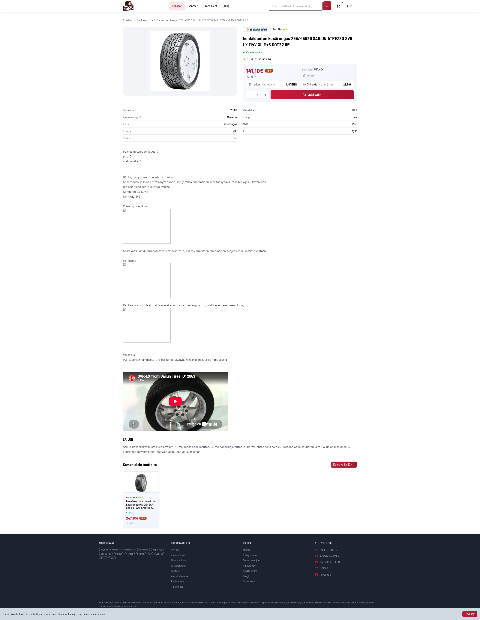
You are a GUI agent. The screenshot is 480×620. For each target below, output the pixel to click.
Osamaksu (249, 581)
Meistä (246, 549)
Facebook (325, 574)
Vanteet (193, 5)
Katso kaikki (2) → (344, 464)
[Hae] (327, 5)
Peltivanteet (178, 581)
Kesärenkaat (178, 555)
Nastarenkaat (178, 560)
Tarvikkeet (211, 5)
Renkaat (177, 5)
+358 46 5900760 (329, 549)
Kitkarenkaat (178, 565)
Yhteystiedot (250, 555)
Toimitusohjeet (251, 560)
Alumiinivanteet (180, 576)
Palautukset (249, 565)
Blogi (227, 5)
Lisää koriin (314, 94)
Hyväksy (470, 614)
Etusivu (127, 20)
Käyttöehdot (250, 570)
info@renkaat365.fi (330, 555)
